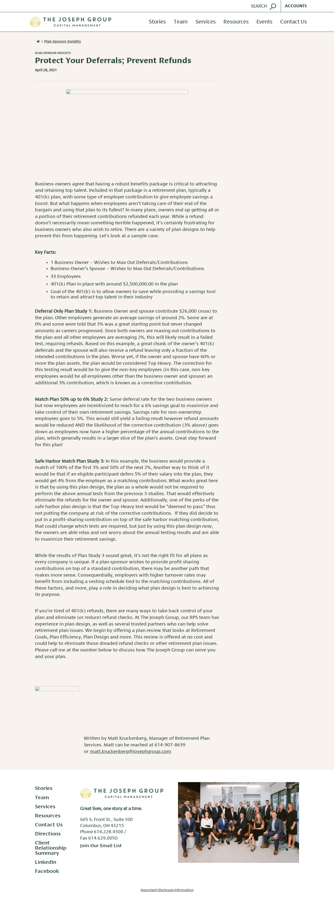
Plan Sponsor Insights (53, 53)
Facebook (47, 871)
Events (264, 22)
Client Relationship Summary (51, 848)
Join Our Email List (101, 846)
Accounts (296, 6)
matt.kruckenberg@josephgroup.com (130, 751)
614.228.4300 (108, 832)
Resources (236, 22)
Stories (157, 22)
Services (206, 22)
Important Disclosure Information (167, 890)
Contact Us (293, 22)
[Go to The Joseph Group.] (37, 41)
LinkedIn (45, 862)
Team (181, 22)
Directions (48, 833)
